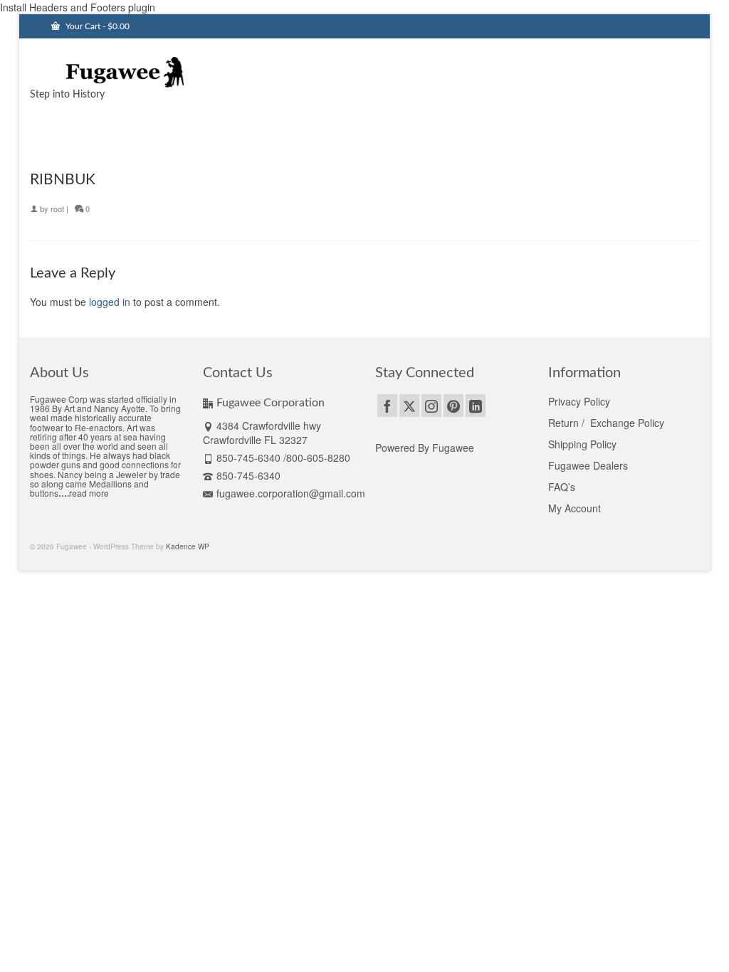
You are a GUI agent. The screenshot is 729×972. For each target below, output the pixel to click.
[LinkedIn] (476, 405)
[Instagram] (431, 405)
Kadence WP (187, 546)
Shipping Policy (582, 444)
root (57, 208)
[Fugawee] (134, 72)
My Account (574, 508)
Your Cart (96, 26)
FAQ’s (561, 487)
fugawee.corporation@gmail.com (290, 493)
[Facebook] (387, 405)
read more (89, 493)
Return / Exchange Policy (606, 423)
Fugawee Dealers (589, 465)
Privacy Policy (579, 401)
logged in (109, 302)
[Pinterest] (453, 405)
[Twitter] (409, 405)
